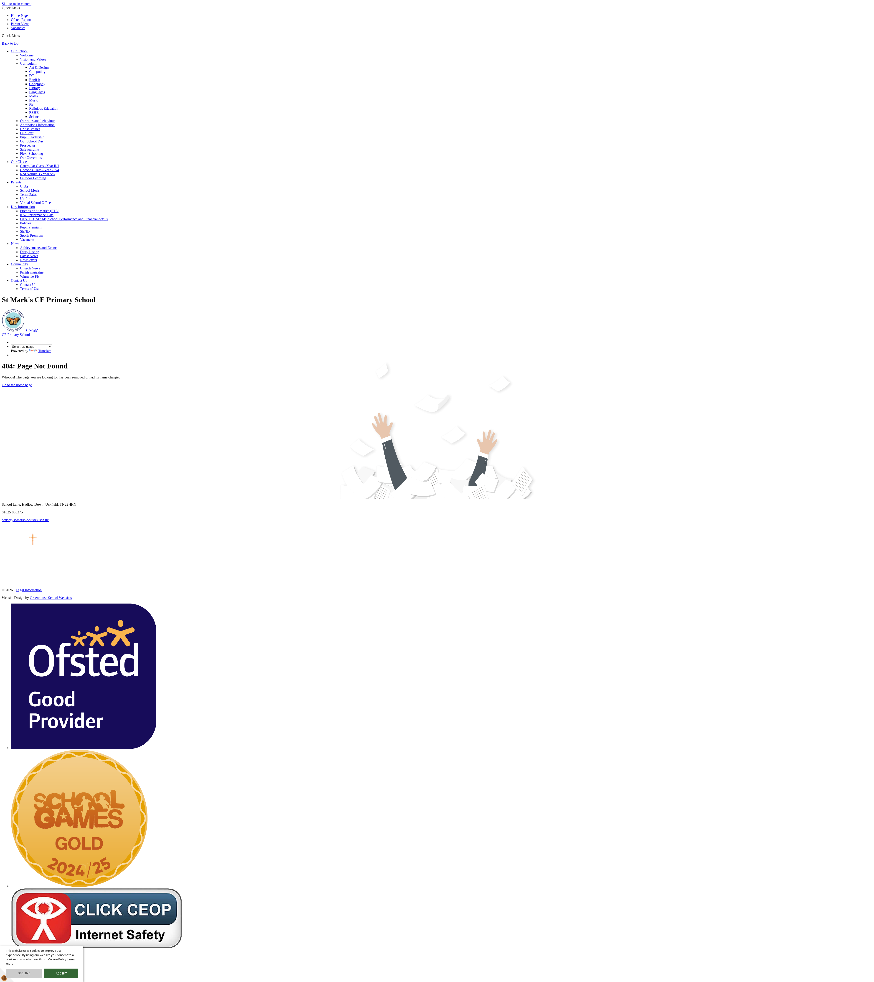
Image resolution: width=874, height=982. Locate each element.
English (34, 80)
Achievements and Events (38, 248)
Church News (30, 268)
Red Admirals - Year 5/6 (37, 174)
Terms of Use (29, 289)
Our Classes (19, 162)
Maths (33, 96)
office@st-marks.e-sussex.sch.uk (25, 520)
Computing (37, 72)
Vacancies (18, 28)
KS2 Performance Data (36, 215)
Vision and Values (33, 59)
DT (31, 76)
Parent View (20, 24)
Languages (37, 92)
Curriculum (28, 63)
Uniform (26, 198)
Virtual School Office (35, 203)
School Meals (30, 190)
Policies (25, 223)
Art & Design (39, 67)
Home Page (19, 16)
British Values (30, 129)
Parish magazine (31, 272)
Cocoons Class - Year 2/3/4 (39, 170)
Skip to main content (16, 4)
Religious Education (43, 108)
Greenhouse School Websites (51, 598)
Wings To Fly (30, 276)
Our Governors (31, 158)
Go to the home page (17, 385)
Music (33, 100)
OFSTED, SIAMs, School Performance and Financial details (64, 219)
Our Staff (26, 133)
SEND (25, 231)
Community (19, 264)
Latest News (29, 256)
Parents (16, 182)
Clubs (24, 186)
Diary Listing (29, 252)
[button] (21, 35)
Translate (44, 351)
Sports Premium (31, 235)
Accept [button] (61, 973)
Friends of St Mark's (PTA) (39, 211)
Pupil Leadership (32, 137)
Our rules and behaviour (37, 121)
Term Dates (28, 194)
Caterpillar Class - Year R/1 (39, 166)
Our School (19, 51)
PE (31, 104)
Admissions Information (37, 125)
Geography (37, 84)
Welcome (26, 55)
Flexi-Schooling (31, 153)
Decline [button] (24, 973)
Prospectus (28, 145)
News (15, 244)
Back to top (10, 43)
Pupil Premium (30, 227)
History (34, 88)
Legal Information (29, 590)
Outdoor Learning (33, 178)
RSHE (34, 112)
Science (34, 117)
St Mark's (20, 333)
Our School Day (32, 141)
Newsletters (28, 260)
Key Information (23, 207)
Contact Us (19, 280)
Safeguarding (29, 149)
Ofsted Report (21, 20)
